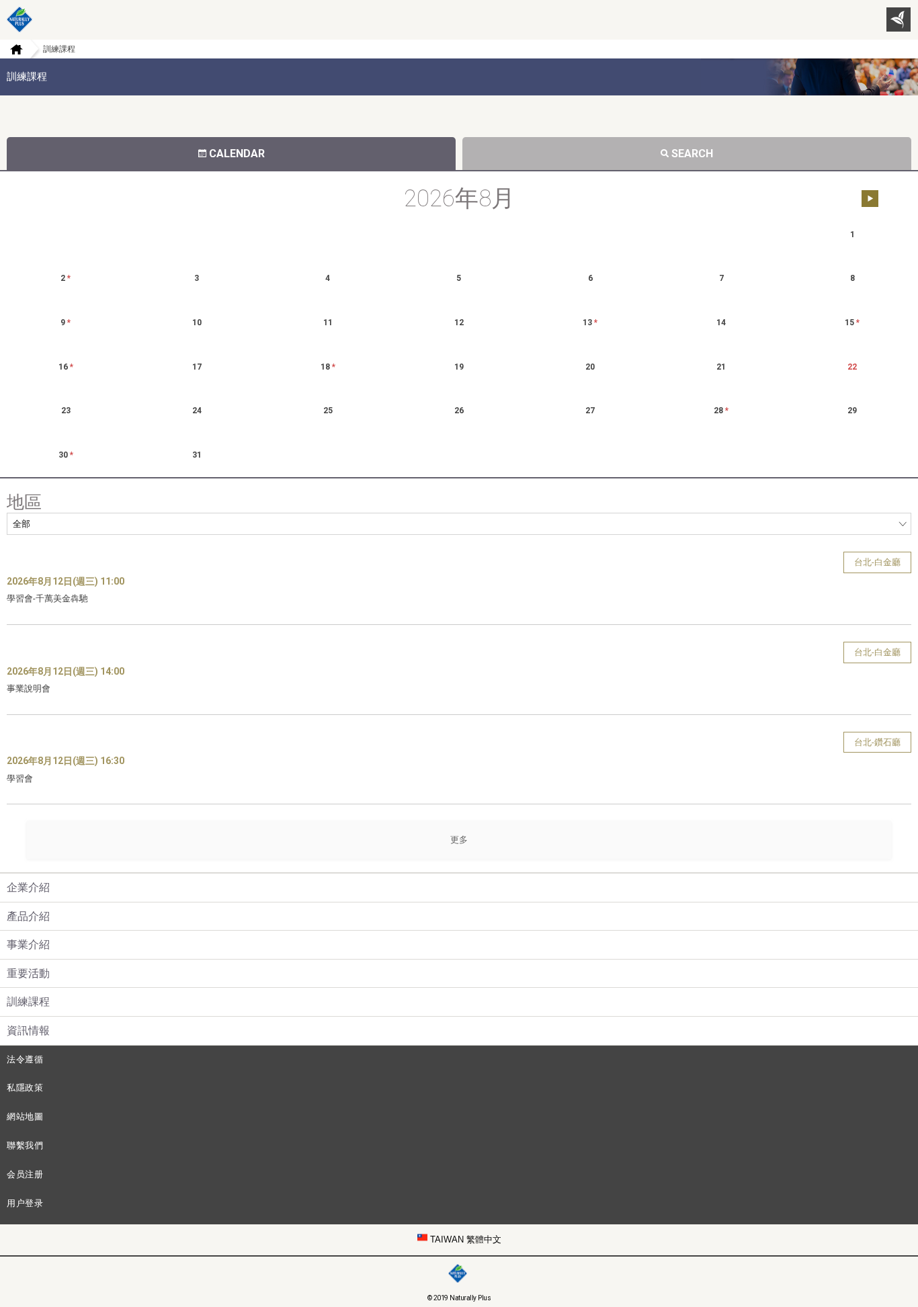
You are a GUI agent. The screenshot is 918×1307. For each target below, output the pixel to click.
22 (852, 367)
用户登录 (25, 1203)
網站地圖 (25, 1116)
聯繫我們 (25, 1145)
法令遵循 (25, 1059)
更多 (459, 840)
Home (11, 49)
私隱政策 (25, 1088)
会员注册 (25, 1174)
